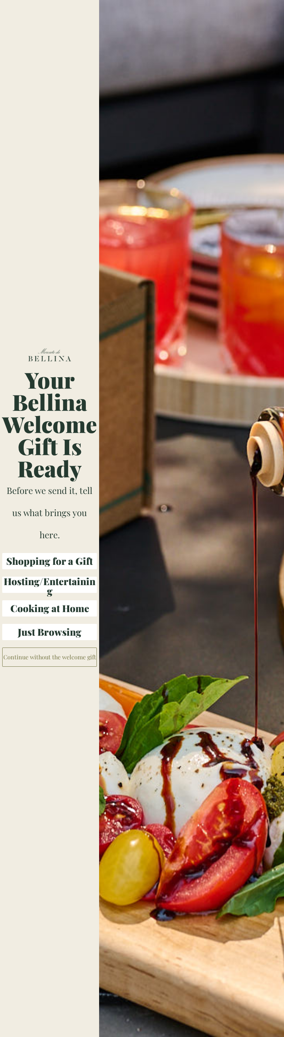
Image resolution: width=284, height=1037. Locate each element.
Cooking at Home (49, 608)
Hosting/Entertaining (49, 585)
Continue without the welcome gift (49, 657)
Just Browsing (49, 631)
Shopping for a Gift (49, 560)
